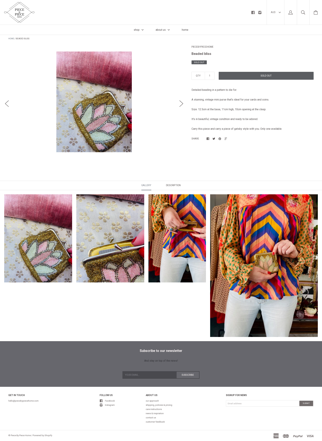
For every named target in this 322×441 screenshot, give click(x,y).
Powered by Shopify (42, 435)
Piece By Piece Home (21, 435)
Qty (198, 75)
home (185, 29)
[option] (94, 102)
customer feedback (155, 422)
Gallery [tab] (146, 185)
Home (11, 38)
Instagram (110, 405)
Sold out (266, 75)
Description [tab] (173, 185)
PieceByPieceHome (202, 46)
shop (137, 29)
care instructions (154, 409)
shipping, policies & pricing (159, 405)
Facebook (110, 401)
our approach (152, 401)
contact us (151, 417)
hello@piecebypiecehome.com (23, 401)
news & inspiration (155, 413)
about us (161, 29)
